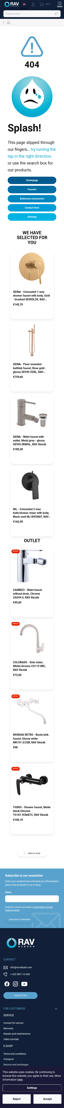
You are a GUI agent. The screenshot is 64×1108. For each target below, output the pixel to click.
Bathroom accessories (32, 198)
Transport (8, 1059)
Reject (16, 1099)
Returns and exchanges (15, 1064)
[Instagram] (15, 983)
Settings (32, 1087)
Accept (47, 1099)
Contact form (32, 207)
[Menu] (59, 4)
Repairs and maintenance (16, 1033)
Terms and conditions (14, 1053)
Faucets (32, 189)
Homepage (32, 180)
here (20, 1079)
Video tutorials (11, 1039)
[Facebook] (6, 983)
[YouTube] (24, 983)
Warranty (8, 1028)
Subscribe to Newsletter (19, 919)
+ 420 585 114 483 (20, 974)
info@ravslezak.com (21, 967)
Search (56, 14)
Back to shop (34, 853)
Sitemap (32, 216)
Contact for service (13, 1023)
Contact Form (20, 995)
